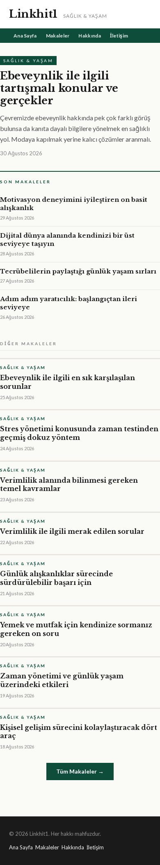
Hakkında (89, 36)
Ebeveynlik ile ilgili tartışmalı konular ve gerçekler (59, 88)
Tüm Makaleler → (80, 771)
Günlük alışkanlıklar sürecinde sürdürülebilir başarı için (56, 578)
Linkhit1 (33, 14)
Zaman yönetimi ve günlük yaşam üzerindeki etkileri (61, 680)
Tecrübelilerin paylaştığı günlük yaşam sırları (78, 271)
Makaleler (58, 36)
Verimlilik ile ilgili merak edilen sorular (72, 531)
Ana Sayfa (25, 36)
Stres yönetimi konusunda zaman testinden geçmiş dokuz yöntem (79, 433)
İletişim (119, 36)
